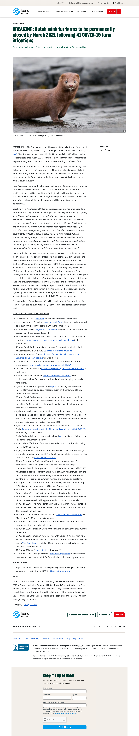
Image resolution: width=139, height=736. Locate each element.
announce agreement (60, 553)
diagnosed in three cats (46, 329)
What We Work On (63, 11)
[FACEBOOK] (105, 150)
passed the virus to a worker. (58, 350)
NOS (15, 154)
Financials (46, 639)
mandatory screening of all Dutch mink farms (62, 368)
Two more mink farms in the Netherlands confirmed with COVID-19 (53, 429)
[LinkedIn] (111, 626)
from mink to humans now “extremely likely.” (49, 365)
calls (61, 436)
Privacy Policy (58, 639)
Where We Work (43, 11)
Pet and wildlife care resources (81, 3)
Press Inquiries (103, 3)
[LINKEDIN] (108, 150)
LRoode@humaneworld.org (63, 571)
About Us (60, 3)
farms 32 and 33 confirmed (69, 514)
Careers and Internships (81, 614)
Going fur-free (30, 604)
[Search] (123, 11)
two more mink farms (53, 322)
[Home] (21, 614)
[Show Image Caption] (124, 131)
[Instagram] (95, 626)
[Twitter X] (99, 626)
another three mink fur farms (57, 375)
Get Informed (97, 11)
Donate (111, 11)
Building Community (31, 639)
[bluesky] (107, 626)
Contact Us (104, 614)
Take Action (81, 11)
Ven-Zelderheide (30, 543)
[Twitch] (91, 626)
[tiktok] (116, 626)
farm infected (41, 550)
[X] (101, 150)
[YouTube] (120, 626)
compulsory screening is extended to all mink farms (49, 340)
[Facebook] (103, 626)
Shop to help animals (74, 639)
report (53, 386)
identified (40, 318)
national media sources (45, 457)
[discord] (124, 626)
